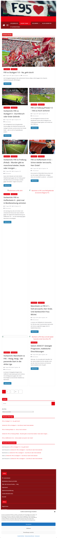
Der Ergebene (16, 75)
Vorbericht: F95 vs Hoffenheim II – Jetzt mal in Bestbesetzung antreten (15, 200)
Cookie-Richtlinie (20, 536)
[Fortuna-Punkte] (28, 2)
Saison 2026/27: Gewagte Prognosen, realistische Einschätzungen (41, 349)
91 (15, 391)
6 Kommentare (8, 121)
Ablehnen (28, 528)
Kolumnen (35, 23)
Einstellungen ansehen (28, 532)
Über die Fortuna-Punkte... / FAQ (10, 484)
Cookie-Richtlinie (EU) (7, 493)
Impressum (37, 536)
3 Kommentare (8, 208)
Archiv (4, 409)
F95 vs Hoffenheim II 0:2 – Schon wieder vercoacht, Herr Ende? (41, 162)
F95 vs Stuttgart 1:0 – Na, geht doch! (19, 72)
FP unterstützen (15, 27)
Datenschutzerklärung (29, 536)
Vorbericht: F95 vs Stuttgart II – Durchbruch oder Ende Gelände (14, 114)
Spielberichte (14, 23)
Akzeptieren (28, 524)
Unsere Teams (24, 23)
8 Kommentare (8, 173)
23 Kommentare (35, 116)
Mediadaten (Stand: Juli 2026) (9, 481)
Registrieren (5, 506)
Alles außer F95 (46, 23)
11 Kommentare (35, 170)
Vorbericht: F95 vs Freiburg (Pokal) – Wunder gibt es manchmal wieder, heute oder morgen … (25, 433)
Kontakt (4, 496)
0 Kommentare (8, 369)
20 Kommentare (35, 319)
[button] (55, 511)
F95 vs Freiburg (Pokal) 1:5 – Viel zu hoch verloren (14, 429)
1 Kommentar (25, 75)
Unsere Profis (14, 69)
